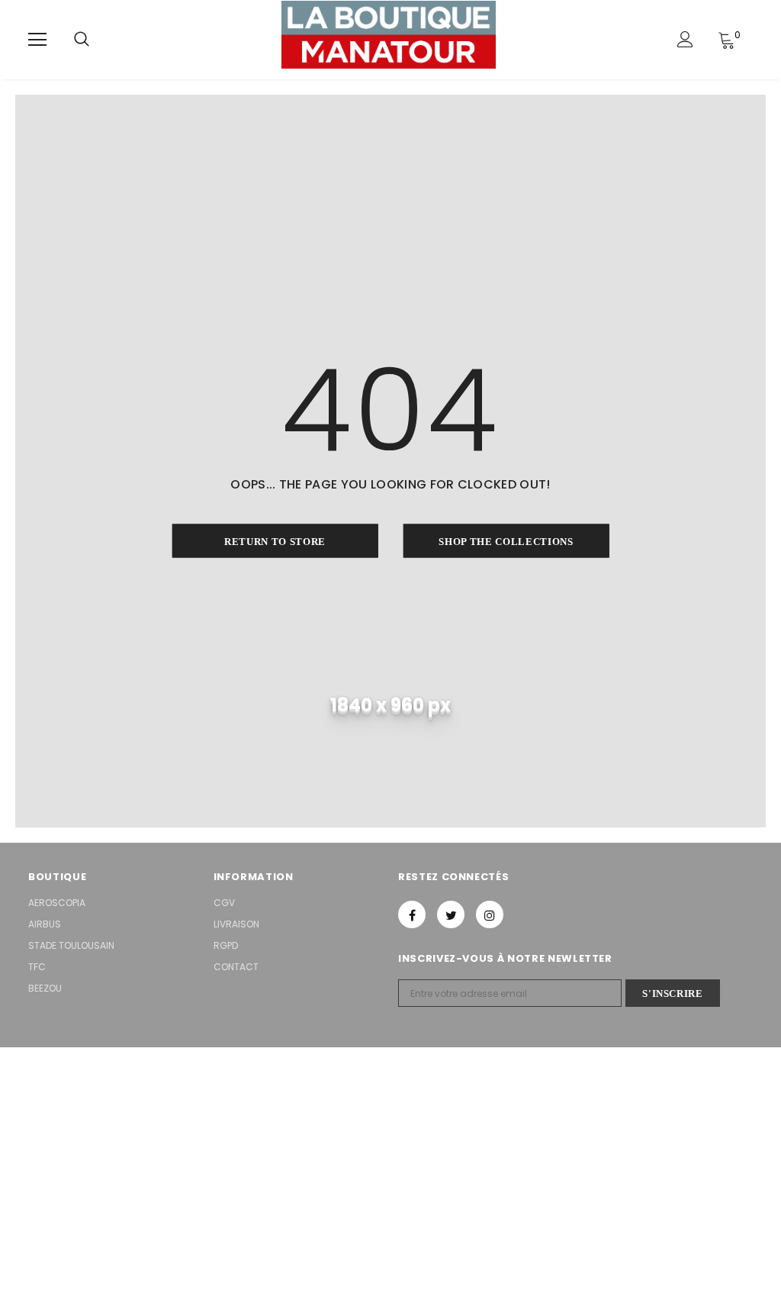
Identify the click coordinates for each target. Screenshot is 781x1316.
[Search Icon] (81, 39)
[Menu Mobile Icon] (37, 40)
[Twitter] (450, 914)
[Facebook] (412, 914)
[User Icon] (685, 39)
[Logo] (388, 39)
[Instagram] (489, 914)
